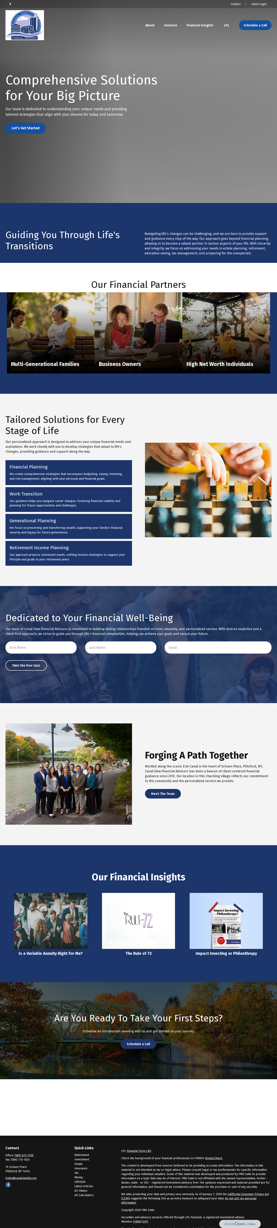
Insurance (80, 1168)
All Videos (80, 1190)
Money (78, 1177)
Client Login (258, 4)
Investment (81, 1159)
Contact (235, 4)
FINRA (137, 1221)
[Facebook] (10, 4)
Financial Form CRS (139, 1151)
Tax (76, 1173)
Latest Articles (83, 1186)
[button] (150, 25)
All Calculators (84, 1195)
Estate (78, 1164)
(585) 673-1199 (24, 1155)
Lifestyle (80, 1182)
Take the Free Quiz (26, 665)
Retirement (81, 1155)
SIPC (145, 1221)
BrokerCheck (213, 1158)
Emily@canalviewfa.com (21, 1178)
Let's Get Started (26, 128)
